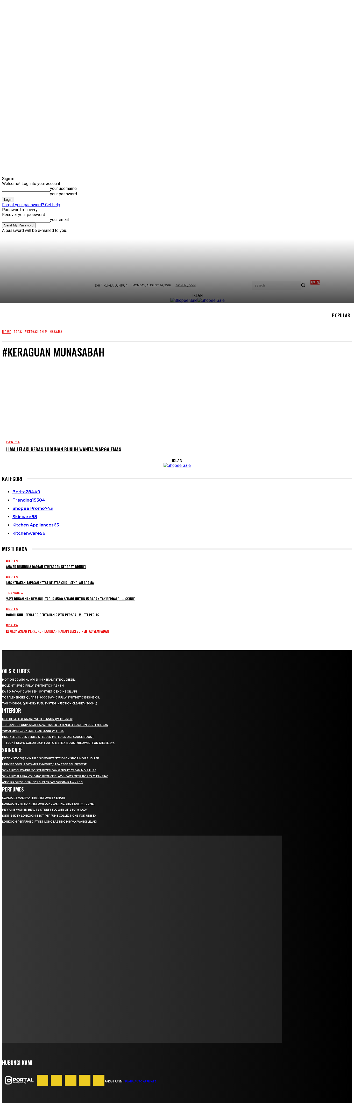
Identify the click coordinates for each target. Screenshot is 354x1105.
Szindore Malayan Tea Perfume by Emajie (33, 798)
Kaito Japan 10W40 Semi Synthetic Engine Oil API (39, 691)
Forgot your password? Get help (31, 204)
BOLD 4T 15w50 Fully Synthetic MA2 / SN (33, 685)
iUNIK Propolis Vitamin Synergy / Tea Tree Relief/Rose (44, 764)
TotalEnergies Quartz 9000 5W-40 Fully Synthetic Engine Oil (51, 697)
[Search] (303, 285)
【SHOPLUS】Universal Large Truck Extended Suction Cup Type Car (55, 725)
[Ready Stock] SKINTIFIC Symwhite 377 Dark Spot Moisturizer (50, 758)
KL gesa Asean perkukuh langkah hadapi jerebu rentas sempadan (57, 631)
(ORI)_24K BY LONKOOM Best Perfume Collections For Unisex (49, 815)
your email (59, 219)
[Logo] (19, 1080)
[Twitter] (98, 1080)
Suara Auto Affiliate (140, 1081)
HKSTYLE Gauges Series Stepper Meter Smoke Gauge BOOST (48, 737)
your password (63, 193)
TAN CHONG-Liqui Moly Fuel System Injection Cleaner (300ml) (49, 703)
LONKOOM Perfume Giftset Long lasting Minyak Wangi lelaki (49, 821)
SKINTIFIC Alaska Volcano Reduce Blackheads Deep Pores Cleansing (55, 776)
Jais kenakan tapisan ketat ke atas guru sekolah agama (50, 582)
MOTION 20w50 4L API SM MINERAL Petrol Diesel (38, 679)
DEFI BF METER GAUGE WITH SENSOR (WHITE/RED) (37, 719)
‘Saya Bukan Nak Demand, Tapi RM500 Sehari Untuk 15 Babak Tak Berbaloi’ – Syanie (70, 598)
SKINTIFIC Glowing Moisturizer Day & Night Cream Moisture (49, 770)
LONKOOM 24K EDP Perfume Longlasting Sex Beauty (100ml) (48, 803)
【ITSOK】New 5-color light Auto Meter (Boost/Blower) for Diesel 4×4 (58, 743)
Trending (14, 592)
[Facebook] (42, 1080)
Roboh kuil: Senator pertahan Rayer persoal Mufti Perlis (52, 614)
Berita (13, 442)
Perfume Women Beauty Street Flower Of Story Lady (45, 809)
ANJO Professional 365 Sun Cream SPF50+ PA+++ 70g (42, 782)
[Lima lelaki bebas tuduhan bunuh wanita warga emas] (61, 398)
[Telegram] (84, 1080)
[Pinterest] (70, 1080)
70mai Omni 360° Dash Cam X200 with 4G (33, 731)
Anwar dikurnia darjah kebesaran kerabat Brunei (46, 566)
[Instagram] (56, 1080)
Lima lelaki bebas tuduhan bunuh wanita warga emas (63, 449)
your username (63, 188)
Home (6, 331)
